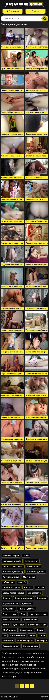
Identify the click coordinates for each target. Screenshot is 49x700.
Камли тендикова (35, 572)
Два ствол (26, 603)
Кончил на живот (11, 577)
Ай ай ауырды (9, 630)
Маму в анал (29, 577)
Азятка (6, 625)
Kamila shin (8, 641)
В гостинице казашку (13, 572)
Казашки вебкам (11, 619)
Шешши (6, 598)
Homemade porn (25, 641)
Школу (40, 630)
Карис (42, 635)
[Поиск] (44, 18)
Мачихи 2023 (33, 566)
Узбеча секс (8, 582)
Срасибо (22, 582)
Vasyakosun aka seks (12, 561)
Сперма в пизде (30, 646)
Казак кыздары (17, 635)
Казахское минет (11, 646)
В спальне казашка (37, 625)
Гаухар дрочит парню (13, 566)
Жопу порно (8, 609)
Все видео (13, 11)
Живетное (41, 598)
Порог (26, 556)
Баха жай (28, 588)
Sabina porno (26, 630)
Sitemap (44, 697)
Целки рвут (18, 625)
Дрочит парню (30, 619)
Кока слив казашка (38, 614)
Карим (32, 635)
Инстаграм (42, 641)
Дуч (4, 635)
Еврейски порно (11, 556)
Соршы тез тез (34, 593)
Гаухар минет (31, 561)
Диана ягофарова (11, 588)
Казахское (24, 4)
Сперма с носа (9, 614)
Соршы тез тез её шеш (13, 593)
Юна (23, 614)
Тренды (35, 11)
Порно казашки (9, 697)
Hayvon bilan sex (10, 603)
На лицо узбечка (27, 609)
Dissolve (40, 588)
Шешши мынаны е (23, 598)
